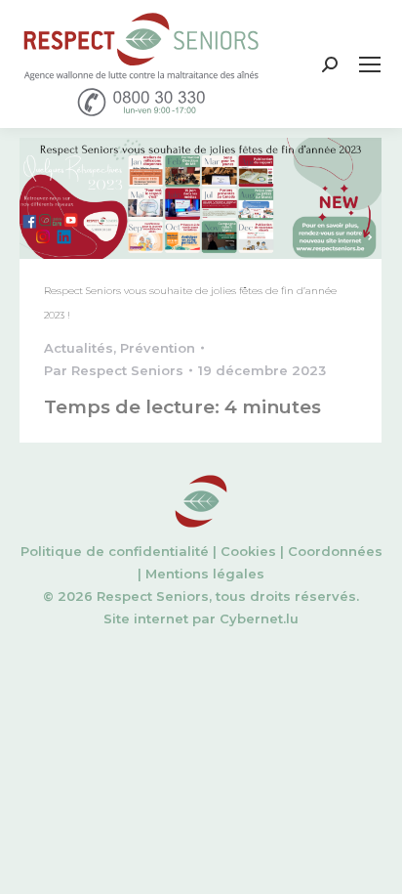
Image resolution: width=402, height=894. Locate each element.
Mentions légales (204, 573)
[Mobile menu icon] (369, 64)
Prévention (157, 348)
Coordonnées (335, 551)
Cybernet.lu (259, 618)
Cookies (248, 551)
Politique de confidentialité (114, 551)
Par (113, 370)
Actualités (78, 348)
